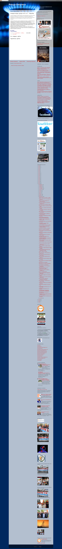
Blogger (40, 546)
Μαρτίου (40, 195)
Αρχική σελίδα (22, 61)
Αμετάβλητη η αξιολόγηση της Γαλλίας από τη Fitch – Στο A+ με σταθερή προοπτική (43, 70)
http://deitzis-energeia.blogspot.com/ (42, 349)
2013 (39, 181)
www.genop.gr (39, 346)
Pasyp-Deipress (17, 4)
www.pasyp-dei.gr (39, 348)
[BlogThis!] (27, 32)
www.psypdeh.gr (39, 359)
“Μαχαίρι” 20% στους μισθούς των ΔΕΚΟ (45, 197)
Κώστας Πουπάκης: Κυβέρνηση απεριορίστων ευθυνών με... (43, 279)
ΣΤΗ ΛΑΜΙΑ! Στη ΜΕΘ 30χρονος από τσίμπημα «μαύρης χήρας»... (46, 365)
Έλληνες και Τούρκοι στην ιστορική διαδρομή (43, 99)
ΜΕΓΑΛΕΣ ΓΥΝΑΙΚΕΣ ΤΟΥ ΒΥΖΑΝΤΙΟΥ (43, 96)
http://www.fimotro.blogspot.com (42, 352)
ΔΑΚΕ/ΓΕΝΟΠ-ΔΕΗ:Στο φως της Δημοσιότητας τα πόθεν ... (43, 268)
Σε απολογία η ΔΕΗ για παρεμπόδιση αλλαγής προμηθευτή (44, 226)
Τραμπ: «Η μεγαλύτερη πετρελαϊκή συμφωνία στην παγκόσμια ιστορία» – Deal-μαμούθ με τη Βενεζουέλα (44, 73)
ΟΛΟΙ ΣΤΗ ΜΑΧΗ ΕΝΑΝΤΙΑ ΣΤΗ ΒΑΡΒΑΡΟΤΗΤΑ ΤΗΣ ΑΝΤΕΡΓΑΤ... (44, 217)
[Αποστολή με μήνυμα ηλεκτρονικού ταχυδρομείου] (26, 32)
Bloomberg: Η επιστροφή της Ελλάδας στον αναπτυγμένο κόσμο (45, 380)
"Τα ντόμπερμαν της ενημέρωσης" (44, 264)
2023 (39, 169)
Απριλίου (40, 194)
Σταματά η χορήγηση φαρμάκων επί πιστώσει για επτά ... (44, 201)
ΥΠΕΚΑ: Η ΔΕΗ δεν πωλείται (43, 251)
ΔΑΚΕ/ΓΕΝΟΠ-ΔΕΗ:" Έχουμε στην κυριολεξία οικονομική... (44, 236)
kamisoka (35, 546)
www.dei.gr (38, 345)
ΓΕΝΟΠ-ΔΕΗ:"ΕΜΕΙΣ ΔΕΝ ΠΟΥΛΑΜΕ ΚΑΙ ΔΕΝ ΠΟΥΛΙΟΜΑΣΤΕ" (45, 238)
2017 (39, 176)
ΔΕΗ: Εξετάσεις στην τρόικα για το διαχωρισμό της (44, 292)
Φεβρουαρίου (41, 196)
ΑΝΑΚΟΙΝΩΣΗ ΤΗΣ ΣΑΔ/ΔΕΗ (43, 262)
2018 (39, 175)
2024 (39, 168)
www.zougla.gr (39, 360)
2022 (39, 170)
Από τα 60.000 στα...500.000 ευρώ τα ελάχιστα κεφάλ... (44, 281)
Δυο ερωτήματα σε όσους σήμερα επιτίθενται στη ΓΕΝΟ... (44, 223)
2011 (39, 183)
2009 (39, 300)
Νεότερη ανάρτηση (14, 61)
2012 (39, 182)
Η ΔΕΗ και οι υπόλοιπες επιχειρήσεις (44, 229)
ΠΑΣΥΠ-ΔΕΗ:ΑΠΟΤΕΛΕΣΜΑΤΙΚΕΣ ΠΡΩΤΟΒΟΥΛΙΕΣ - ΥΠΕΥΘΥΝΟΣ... (44, 290)
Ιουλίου (40, 190)
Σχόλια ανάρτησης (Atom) (17, 63)
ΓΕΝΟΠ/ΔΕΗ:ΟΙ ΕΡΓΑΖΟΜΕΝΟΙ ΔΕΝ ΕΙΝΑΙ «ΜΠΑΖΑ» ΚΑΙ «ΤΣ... (45, 294)
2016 (39, 177)
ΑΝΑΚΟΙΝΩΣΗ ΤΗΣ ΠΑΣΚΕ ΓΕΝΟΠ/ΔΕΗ (45, 263)
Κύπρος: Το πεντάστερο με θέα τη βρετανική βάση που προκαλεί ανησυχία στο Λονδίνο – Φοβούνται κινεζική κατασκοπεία (43, 68)
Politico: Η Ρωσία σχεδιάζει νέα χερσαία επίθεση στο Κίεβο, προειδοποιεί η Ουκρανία (44, 87)
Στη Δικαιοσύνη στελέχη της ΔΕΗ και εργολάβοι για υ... (44, 270)
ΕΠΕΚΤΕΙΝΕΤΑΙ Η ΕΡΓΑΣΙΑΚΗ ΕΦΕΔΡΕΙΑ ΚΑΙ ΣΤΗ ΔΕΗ (45, 406)
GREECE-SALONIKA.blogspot (42, 378)
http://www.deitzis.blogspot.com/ (42, 350)
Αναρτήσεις (40, 419)
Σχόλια (39, 421)
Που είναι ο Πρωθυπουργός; (43, 271)
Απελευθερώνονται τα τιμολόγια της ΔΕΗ (44, 204)
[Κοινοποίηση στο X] (28, 32)
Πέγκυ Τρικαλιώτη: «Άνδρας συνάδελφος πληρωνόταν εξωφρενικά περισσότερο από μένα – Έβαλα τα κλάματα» (44, 78)
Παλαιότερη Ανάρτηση (31, 61)
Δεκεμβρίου (40, 184)
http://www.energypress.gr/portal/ (42, 351)
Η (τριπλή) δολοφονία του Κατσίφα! (42, 100)
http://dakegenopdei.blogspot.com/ (42, 347)
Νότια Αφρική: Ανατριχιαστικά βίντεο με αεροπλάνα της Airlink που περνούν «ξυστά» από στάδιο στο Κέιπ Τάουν (44, 92)
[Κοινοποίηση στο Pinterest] (30, 32)
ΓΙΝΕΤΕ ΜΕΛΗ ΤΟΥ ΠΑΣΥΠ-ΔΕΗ (42, 389)
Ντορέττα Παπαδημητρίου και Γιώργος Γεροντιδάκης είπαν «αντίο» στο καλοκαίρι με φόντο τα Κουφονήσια (43, 90)
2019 (39, 174)
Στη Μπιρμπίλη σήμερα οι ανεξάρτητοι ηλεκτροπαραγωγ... (44, 214)
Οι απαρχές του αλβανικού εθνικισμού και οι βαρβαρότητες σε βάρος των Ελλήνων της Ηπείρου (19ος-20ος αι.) (43, 102)
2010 (39, 299)
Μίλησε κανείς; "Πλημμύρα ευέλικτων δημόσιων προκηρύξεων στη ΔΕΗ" (46, 394)
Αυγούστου (40, 189)
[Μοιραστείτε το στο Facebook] (29, 32)
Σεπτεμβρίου (41, 188)
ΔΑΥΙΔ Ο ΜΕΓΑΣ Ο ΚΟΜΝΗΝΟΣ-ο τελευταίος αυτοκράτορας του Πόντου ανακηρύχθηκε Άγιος (44, 98)
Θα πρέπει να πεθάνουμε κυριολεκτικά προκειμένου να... (44, 203)
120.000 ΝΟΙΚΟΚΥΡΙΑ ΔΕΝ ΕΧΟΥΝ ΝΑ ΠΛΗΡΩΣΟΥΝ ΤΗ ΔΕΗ (44, 250)
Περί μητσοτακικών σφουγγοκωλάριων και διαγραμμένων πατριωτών (43, 373)
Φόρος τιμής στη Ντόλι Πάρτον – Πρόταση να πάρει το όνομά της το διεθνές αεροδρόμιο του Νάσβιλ (44, 75)
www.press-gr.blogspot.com (41, 358)
